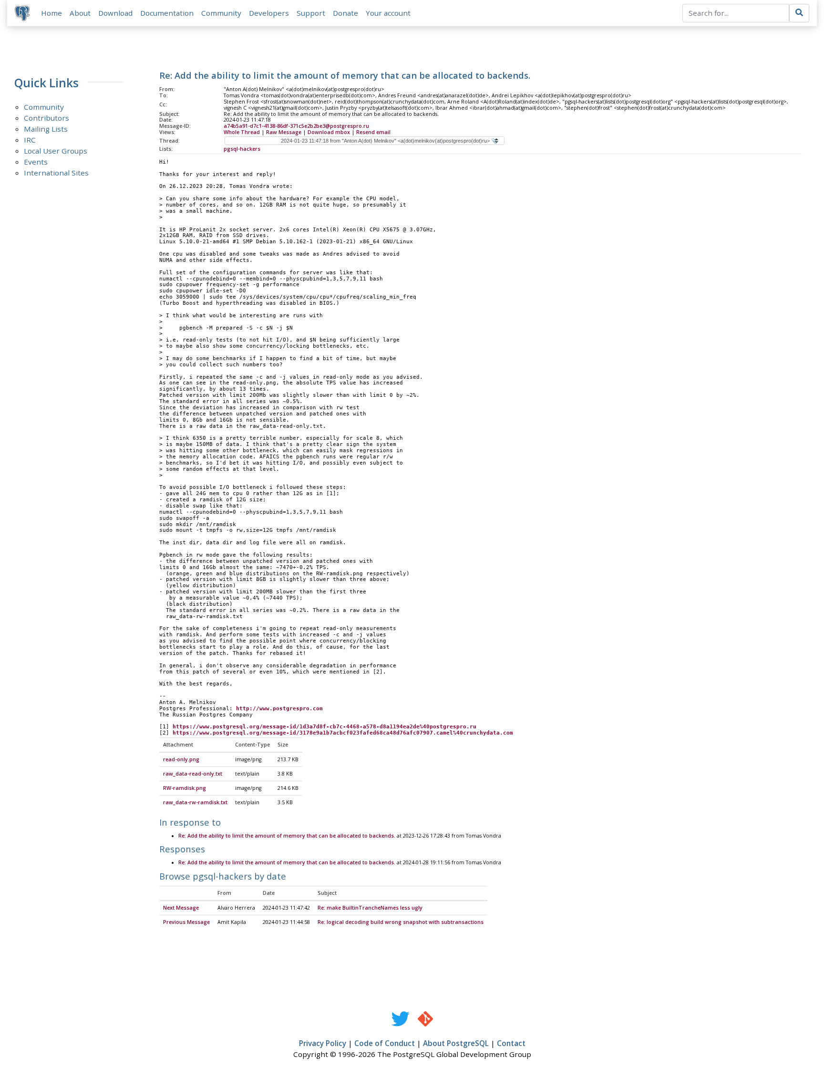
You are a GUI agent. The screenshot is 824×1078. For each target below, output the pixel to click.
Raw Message (283, 132)
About (80, 13)
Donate (345, 13)
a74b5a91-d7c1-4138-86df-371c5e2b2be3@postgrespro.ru (296, 126)
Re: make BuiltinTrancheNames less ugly (370, 907)
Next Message (181, 907)
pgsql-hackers (242, 148)
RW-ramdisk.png (184, 788)
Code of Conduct (384, 1043)
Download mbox (329, 132)
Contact (511, 1043)
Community (221, 13)
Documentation (167, 13)
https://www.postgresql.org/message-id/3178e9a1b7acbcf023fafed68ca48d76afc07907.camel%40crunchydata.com (343, 733)
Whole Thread (242, 132)
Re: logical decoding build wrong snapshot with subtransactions (401, 922)
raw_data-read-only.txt (192, 773)
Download (115, 13)
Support (311, 13)
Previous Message (186, 922)
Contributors (46, 118)
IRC (30, 140)
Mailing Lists (46, 129)
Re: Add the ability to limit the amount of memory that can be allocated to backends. (286, 835)
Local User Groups (55, 150)
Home (51, 13)
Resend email (373, 132)
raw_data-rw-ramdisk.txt (195, 802)
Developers (269, 13)
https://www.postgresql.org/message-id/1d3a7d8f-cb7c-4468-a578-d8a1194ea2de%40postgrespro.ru (324, 727)
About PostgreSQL (456, 1043)
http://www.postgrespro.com (279, 708)
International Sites (56, 172)
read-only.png (181, 759)
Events (36, 161)
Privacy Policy (322, 1043)
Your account (388, 13)
